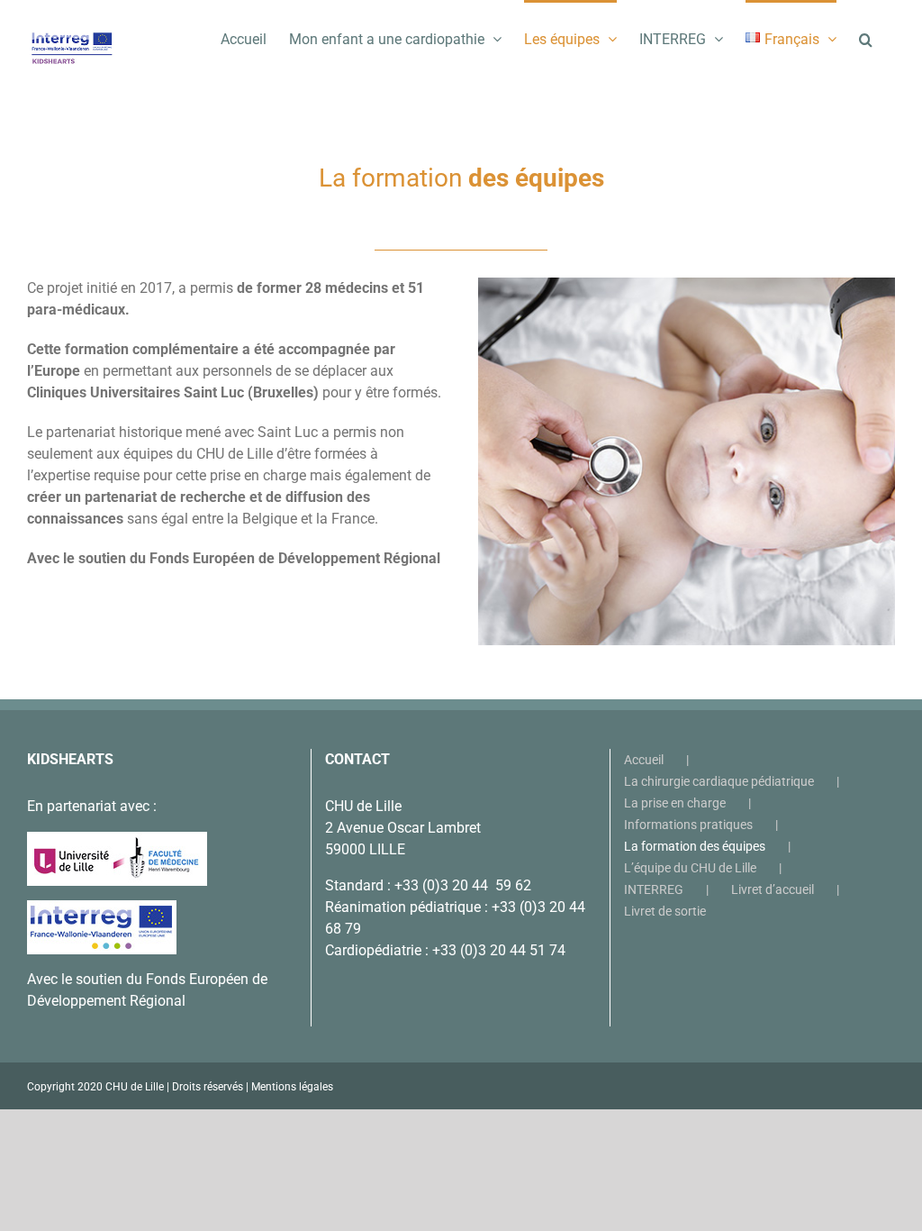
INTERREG (653, 889)
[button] (865, 38)
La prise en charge (675, 803)
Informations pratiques (688, 824)
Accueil (644, 759)
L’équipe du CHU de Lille (690, 868)
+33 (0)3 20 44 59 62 (462, 885)
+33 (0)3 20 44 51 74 (498, 950)
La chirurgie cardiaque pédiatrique (719, 781)
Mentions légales (292, 1087)
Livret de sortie (665, 911)
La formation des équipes (694, 846)
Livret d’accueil (772, 889)
